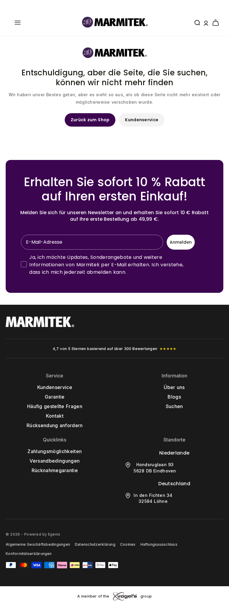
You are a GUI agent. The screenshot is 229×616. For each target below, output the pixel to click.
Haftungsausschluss (158, 544)
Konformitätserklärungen (29, 553)
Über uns (174, 387)
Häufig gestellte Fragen (54, 406)
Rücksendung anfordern (55, 425)
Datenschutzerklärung (95, 544)
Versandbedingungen (55, 460)
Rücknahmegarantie (55, 470)
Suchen (174, 406)
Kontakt (55, 415)
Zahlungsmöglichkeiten (54, 451)
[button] (17, 22)
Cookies (128, 544)
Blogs (174, 396)
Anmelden (181, 242)
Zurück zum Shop (90, 120)
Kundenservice (141, 120)
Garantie (55, 396)
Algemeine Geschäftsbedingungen (38, 544)
